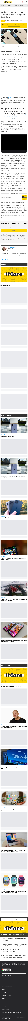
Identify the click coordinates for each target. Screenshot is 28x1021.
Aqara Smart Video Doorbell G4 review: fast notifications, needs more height (15, 945)
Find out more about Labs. (14, 26)
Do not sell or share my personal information (11, 1012)
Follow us (17, 46)
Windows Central (5, 1009)
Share (4, 46)
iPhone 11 (8, 8)
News (3, 20)
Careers (3, 989)
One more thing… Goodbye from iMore (13, 934)
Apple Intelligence (19, 5)
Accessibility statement (7, 986)
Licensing (4, 992)
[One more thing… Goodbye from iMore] (14, 929)
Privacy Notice (18, 235)
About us (3, 998)
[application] (14, 142)
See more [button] (14, 118)
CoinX (9, 97)
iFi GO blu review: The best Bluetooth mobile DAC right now (13, 950)
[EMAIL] (8, 250)
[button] (26, 2)
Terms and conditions (6, 975)
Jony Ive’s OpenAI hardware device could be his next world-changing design (14, 956)
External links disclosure (7, 995)
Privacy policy (4, 981)
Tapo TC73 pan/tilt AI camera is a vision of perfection (14, 939)
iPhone (3, 8)
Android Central (5, 1006)
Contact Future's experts (7, 978)
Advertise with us (5, 1004)
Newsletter (24, 46)
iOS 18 (9, 5)
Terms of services (16, 234)
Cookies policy (5, 983)
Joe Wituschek (10, 20)
